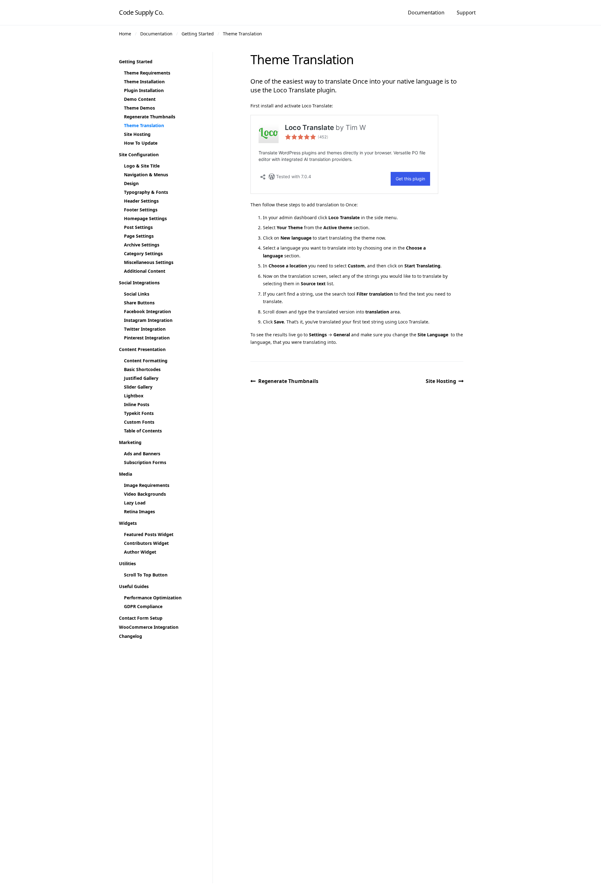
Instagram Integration (148, 320)
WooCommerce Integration (148, 627)
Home (125, 34)
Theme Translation (242, 34)
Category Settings (143, 253)
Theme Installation (144, 82)
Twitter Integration (145, 329)
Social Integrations (139, 283)
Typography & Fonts (146, 192)
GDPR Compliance (143, 606)
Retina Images (139, 511)
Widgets (128, 523)
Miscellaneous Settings (148, 262)
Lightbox (133, 396)
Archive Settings (141, 245)
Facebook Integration (147, 311)
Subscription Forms (145, 462)
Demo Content (140, 99)
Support (466, 12)
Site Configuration (139, 155)
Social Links (136, 294)
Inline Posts (136, 404)
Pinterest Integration (147, 338)
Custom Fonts (139, 422)
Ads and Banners (142, 454)
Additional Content (144, 271)
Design (131, 183)
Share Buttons (139, 303)
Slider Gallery (138, 387)
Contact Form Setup (140, 618)
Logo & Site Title (142, 166)
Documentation (426, 12)
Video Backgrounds (145, 494)
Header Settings (141, 201)
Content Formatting (145, 361)
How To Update (140, 143)
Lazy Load (135, 503)
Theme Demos (139, 108)
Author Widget (140, 552)
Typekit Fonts (139, 413)
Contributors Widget (146, 543)
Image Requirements (146, 485)
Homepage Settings (145, 218)
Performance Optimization (153, 598)
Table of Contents (143, 431)
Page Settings (139, 236)
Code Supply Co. (141, 12)
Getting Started (198, 34)
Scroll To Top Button (145, 575)
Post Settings (138, 227)
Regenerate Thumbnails (288, 381)
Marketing (130, 442)
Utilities (127, 563)
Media (125, 474)
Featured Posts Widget (148, 534)
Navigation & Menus (146, 175)
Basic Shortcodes (142, 369)
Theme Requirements (147, 73)
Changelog (130, 636)
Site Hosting (441, 381)
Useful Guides (134, 586)
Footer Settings (140, 210)
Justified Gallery (141, 378)
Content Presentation (142, 349)
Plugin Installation (144, 90)
